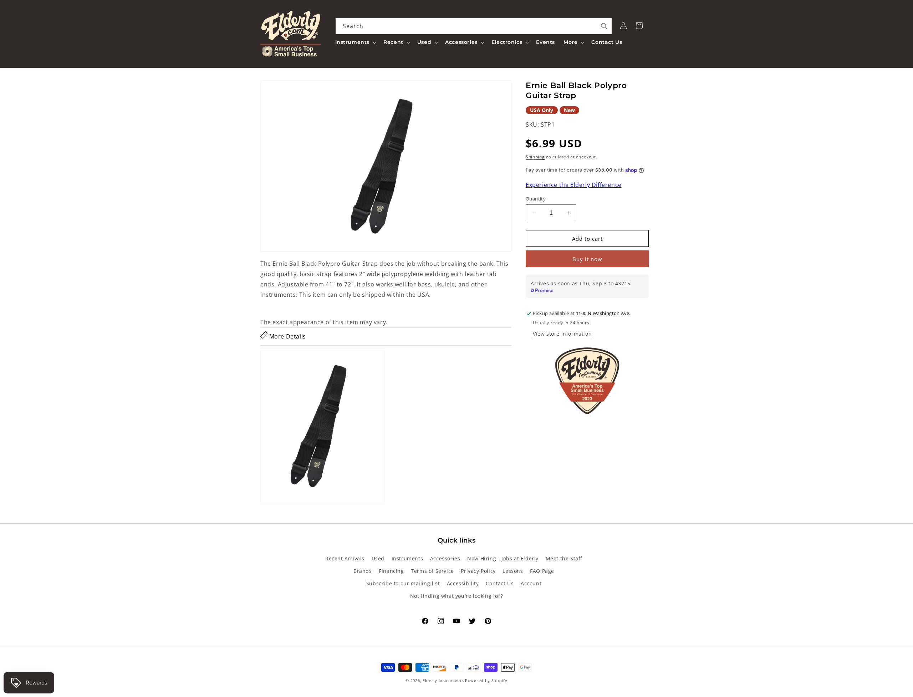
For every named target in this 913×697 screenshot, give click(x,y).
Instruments (407, 558)
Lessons (513, 571)
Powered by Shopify (486, 680)
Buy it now (587, 259)
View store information (562, 334)
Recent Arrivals (344, 558)
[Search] (604, 26)
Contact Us (500, 583)
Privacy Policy (478, 571)
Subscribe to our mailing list (403, 583)
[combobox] (474, 26)
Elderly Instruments (443, 680)
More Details (286, 336)
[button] (355, 42)
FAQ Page (542, 571)
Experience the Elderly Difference (574, 185)
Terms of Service (432, 571)
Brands (362, 571)
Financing (391, 571)
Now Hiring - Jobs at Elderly (503, 558)
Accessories (445, 558)
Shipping (535, 157)
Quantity (536, 198)
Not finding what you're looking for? (456, 595)
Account (531, 583)
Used (378, 558)
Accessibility (463, 583)
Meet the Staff (564, 558)
